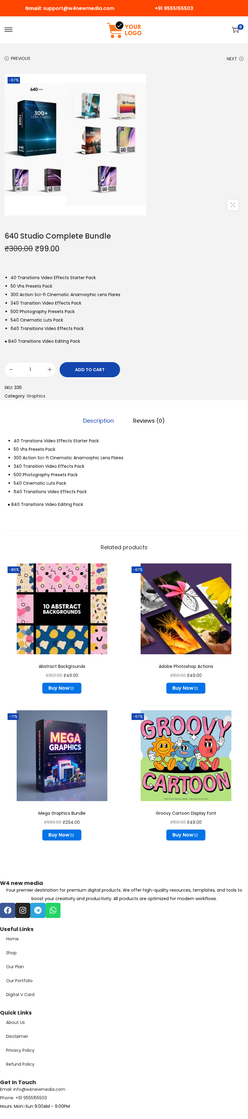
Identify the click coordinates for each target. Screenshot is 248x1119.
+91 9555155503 (174, 8)
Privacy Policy (20, 1050)
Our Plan (15, 967)
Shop (11, 953)
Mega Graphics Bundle (62, 813)
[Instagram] (22, 910)
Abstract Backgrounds (62, 666)
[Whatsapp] (52, 910)
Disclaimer (17, 1036)
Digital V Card (20, 995)
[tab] (98, 421)
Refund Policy (20, 1064)
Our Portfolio (19, 981)
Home (12, 939)
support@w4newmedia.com (78, 8)
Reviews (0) (149, 420)
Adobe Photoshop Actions (186, 666)
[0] (235, 29)
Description (98, 420)
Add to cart (90, 370)
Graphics (36, 396)
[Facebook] (7, 910)
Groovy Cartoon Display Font (186, 813)
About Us (15, 1022)
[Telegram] (37, 910)
